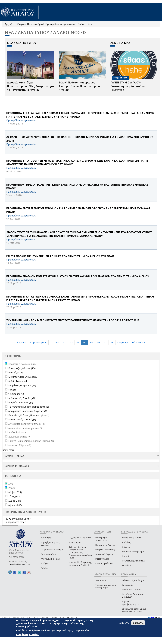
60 (57, 342)
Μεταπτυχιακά (102, 559)
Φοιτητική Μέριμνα (104, 563)
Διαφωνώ (138, 622)
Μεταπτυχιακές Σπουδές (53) (23, 376)
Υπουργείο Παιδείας (50, 559)
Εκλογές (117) (15, 372)
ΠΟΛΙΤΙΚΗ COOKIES (49, 618)
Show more (8, 449)
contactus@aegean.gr (19, 564)
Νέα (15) (12, 389)
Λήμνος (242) (15, 505)
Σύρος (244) (14, 500)
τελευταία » (138, 342)
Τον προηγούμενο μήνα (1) (18, 518)
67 (105, 342)
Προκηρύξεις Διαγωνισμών (60, 23)
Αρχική (8, 23)
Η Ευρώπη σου (75, 542)
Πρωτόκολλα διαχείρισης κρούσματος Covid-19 (80, 563)
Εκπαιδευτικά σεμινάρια (133, 551)
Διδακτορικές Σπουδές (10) (22, 398)
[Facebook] (14, 572)
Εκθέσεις (126, 547)
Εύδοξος (45, 568)
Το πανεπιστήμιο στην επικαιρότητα (105, 586)
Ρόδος (81, 23)
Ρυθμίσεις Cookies (27, 634)
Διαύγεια (45, 563)
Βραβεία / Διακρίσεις (105, 549)
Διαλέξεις (126, 542)
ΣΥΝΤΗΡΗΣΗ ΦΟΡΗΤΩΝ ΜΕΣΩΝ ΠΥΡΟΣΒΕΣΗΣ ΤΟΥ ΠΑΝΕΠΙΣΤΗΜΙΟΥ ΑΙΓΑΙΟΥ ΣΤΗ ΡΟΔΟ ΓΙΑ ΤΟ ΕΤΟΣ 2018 (72, 320)
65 (91, 342)
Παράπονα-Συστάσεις (132, 589)
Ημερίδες (126, 556)
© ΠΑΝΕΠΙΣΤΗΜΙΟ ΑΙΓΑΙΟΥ (13, 618)
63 (78, 342)
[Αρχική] (19, 12)
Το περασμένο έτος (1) (16, 521)
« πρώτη (21, 342)
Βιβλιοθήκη (46, 537)
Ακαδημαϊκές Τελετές (131, 537)
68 (112, 342)
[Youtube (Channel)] (29, 572)
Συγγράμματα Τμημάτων (80, 537)
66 (98, 342)
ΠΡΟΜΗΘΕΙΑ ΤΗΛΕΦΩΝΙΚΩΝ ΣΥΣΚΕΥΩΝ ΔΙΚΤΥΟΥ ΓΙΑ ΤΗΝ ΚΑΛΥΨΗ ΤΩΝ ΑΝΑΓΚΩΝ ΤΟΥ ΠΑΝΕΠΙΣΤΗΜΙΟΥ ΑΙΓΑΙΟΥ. (78, 276)
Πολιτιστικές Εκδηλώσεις (133, 560)
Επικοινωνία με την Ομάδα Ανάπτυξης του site (134, 610)
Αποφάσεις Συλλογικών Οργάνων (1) (27, 410)
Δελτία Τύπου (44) (18, 381)
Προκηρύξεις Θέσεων (105, 545)
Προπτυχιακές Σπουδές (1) (22, 419)
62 (71, 342)
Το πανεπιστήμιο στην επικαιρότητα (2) (28, 406)
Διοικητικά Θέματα (104, 554)
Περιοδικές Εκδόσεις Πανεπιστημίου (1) (28, 415)
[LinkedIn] (24, 572)
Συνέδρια (126, 565)
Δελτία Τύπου (101, 580)
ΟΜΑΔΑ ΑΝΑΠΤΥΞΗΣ (68, 618)
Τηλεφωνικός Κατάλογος (133, 580)
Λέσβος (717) (15, 492)
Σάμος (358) (14, 496)
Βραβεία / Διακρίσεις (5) (20, 402)
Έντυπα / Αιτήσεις (49, 554)
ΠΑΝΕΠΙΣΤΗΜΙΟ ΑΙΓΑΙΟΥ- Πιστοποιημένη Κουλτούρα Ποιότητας (127, 86)
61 (64, 342)
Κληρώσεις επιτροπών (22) (22, 385)
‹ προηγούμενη (38, 342)
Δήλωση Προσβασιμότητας (130, 603)
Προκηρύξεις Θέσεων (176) (22, 368)
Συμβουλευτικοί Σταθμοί (52, 549)
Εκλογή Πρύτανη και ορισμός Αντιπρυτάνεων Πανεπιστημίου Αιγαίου (79, 86)
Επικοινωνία (127, 585)
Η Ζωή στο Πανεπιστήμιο (29, 23)
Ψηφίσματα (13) (16, 393)
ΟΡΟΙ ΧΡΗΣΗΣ (32, 618)
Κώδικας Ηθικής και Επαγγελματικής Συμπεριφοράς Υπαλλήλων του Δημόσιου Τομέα (81, 552)
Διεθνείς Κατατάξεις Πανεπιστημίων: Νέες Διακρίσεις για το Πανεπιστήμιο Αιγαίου (30, 86)
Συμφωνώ (123, 622)
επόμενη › (122, 342)
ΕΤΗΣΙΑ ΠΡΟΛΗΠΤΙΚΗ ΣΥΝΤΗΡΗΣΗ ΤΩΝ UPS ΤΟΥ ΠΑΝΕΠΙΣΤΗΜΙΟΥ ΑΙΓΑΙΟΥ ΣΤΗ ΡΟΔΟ (60, 256)
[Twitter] (19, 572)
